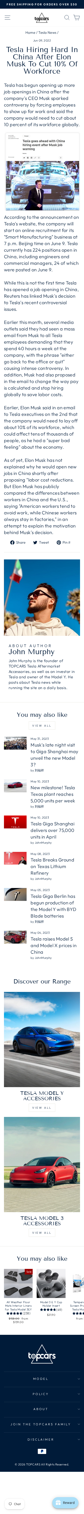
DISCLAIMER (41, 1439)
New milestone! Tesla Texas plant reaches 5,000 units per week (53, 794)
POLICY (41, 1394)
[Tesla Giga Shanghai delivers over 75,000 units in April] (15, 822)
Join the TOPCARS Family (40, 1424)
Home (30, 32)
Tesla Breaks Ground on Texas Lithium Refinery (52, 866)
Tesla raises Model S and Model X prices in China (54, 945)
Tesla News (47, 32)
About (41, 1409)
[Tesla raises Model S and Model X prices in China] (15, 937)
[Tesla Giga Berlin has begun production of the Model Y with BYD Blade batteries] (15, 894)
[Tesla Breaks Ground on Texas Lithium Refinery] (15, 858)
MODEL (41, 1379)
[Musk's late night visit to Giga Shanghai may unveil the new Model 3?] (15, 743)
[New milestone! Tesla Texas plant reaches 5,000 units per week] (15, 785)
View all (42, 725)
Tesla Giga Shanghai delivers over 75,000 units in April (52, 830)
